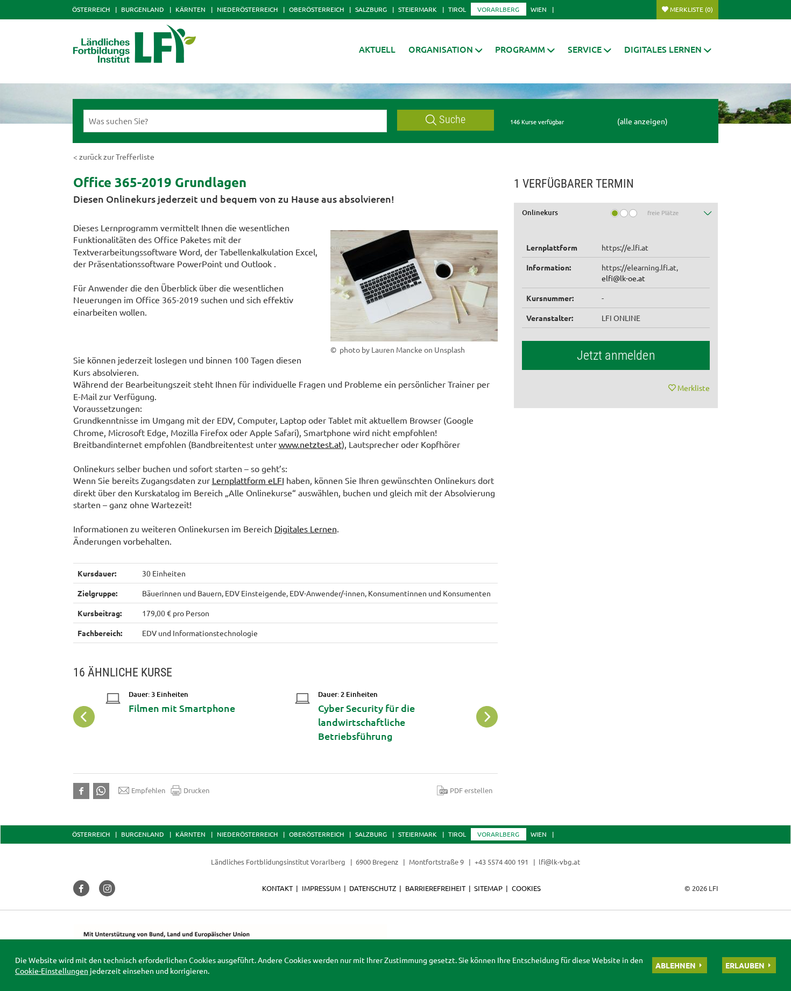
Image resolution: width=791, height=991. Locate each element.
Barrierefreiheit (435, 888)
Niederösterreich (247, 9)
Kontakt (277, 888)
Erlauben (745, 965)
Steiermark (417, 9)
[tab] (616, 216)
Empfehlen (148, 790)
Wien (539, 9)
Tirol (457, 9)
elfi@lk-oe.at (623, 278)
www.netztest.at (310, 444)
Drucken (196, 790)
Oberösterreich (316, 9)
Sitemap (488, 888)
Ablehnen (675, 965)
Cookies (526, 888)
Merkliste (691, 9)
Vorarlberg (498, 9)
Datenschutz (372, 888)
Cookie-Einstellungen (51, 970)
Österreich (91, 9)
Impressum (321, 888)
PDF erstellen (471, 790)
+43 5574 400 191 (501, 861)
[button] (445, 49)
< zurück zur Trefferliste (113, 156)
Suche (452, 119)
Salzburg (371, 9)
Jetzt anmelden (616, 355)
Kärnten (190, 9)
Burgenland (142, 9)
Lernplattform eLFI (248, 480)
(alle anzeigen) (642, 121)
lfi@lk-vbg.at (559, 861)
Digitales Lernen (305, 528)
